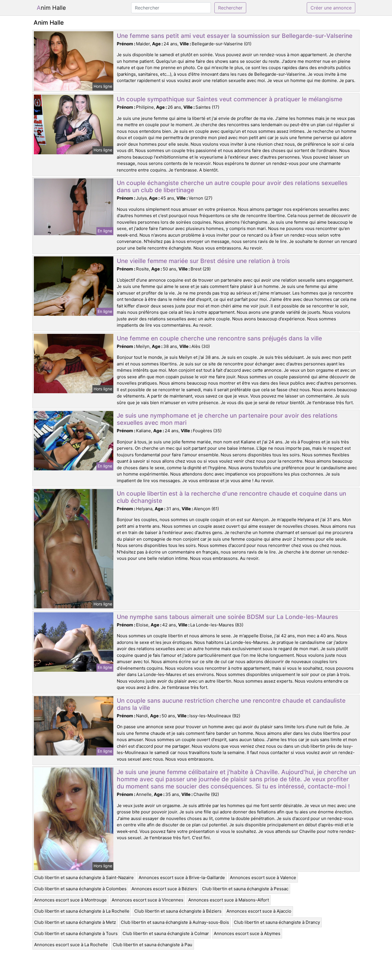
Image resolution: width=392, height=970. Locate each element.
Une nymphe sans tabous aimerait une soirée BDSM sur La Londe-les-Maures (227, 616)
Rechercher (230, 8)
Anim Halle (51, 7)
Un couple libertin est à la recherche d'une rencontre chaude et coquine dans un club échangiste (231, 497)
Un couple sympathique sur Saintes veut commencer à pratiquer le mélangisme (229, 99)
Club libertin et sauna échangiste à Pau (152, 944)
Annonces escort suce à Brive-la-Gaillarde (182, 877)
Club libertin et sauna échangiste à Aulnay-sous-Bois (175, 922)
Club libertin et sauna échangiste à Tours (76, 933)
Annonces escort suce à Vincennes (147, 900)
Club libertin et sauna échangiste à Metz (75, 922)
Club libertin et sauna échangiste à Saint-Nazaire (84, 877)
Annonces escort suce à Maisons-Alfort (228, 900)
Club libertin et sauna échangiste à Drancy (277, 922)
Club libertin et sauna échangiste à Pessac (245, 888)
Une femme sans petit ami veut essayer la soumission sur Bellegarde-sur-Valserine (234, 35)
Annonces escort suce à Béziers (164, 888)
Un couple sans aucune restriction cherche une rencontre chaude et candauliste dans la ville (231, 704)
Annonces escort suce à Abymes (247, 933)
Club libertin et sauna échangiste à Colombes (80, 888)
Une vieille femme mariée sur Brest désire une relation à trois (203, 260)
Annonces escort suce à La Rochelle (71, 944)
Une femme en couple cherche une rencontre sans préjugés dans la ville (219, 338)
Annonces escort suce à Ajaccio (258, 911)
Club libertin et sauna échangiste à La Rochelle (81, 911)
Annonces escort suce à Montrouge (70, 900)
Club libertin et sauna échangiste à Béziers (178, 911)
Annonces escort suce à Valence (263, 877)
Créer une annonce (331, 8)
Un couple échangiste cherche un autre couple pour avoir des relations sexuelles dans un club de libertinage (232, 186)
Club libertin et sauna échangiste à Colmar (166, 933)
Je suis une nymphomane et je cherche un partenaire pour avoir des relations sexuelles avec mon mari (227, 419)
